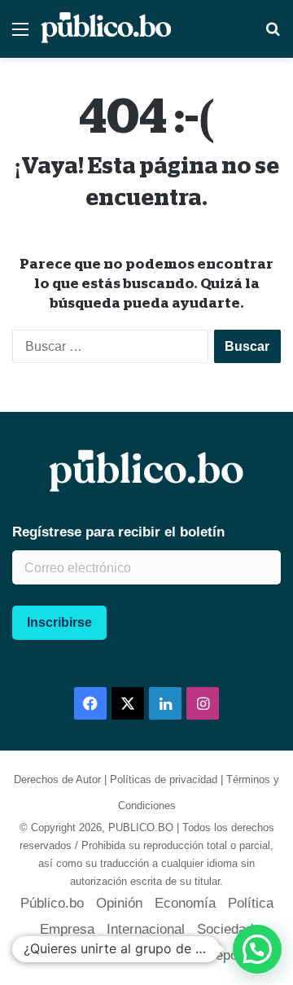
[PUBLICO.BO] (106, 28)
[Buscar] (273, 35)
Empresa (67, 929)
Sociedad (225, 929)
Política (250, 903)
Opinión (119, 903)
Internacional (146, 929)
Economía (185, 903)
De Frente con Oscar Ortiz (113, 955)
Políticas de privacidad (163, 779)
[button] (257, 949)
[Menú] (20, 35)
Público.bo (52, 903)
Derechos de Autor (57, 779)
